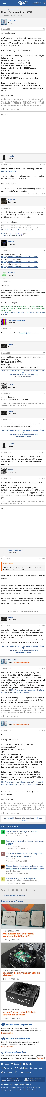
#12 (43, 559)
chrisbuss (6, 15)
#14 (43, 668)
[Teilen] (40, 29)
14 (5, 979)
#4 (44, 250)
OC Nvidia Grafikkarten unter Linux (12, 312)
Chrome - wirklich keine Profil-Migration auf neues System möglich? (24, 855)
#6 (44, 329)
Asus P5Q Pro (24, 333)
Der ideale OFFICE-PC (30, 371)
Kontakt (13, 1087)
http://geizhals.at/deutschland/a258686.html (19, 261)
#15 (43, 730)
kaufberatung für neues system (21, 878)
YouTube (27, 1072)
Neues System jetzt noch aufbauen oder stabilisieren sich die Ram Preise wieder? (25, 867)
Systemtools (16, 846)
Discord (17, 1064)
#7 (44, 353)
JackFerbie (9, 834)
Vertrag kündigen (7, 1090)
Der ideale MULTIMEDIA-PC (11, 371)
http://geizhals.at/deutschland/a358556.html (19, 266)
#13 (43, 626)
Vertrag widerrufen (33, 1087)
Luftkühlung (18, 834)
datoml (8, 871)
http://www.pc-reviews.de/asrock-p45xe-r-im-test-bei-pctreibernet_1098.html (22, 691)
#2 (44, 165)
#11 (43, 478)
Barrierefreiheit (20, 1090)
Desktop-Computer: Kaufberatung (27, 881)
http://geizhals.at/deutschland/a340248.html (19, 256)
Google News (22, 1068)
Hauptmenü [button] (4, 3)
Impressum (5, 1087)
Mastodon (8, 1072)
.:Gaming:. (13, 236)
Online (13, 859)
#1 (44, 29)
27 (5, 940)
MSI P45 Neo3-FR (8, 171)
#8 (44, 393)
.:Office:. (20, 236)
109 (6, 1018)
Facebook (8, 1068)
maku (8, 859)
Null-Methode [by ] (9, 234)
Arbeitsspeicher (17, 871)
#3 (44, 208)
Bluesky (29, 1064)
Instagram (37, 1068)
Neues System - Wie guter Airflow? (22, 831)
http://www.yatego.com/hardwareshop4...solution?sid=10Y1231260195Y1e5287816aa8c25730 (22, 783)
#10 (43, 453)
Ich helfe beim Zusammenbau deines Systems (16, 230)
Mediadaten (21, 1087)
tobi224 (8, 846)
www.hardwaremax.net (23, 377)
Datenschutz (31, 1090)
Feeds (6, 1064)
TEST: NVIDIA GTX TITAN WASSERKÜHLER (23, 375)
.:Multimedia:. (5, 236)
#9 (44, 420)
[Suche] (44, 3)
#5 (44, 281)
